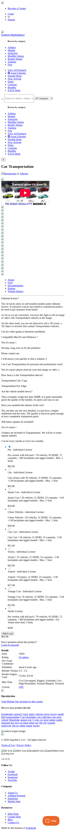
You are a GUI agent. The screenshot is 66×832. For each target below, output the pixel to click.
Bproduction (10, 173)
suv (37, 722)
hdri (3, 717)
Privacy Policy (24, 745)
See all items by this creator (29, 701)
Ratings (11, 288)
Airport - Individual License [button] (22, 571)
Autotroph (31, 828)
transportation (13, 717)
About (11, 279)
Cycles (35, 720)
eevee (47, 714)
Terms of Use (8, 745)
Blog (10, 819)
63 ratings (24, 657)
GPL (21, 687)
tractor (36, 725)
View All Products (17, 70)
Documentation (15, 285)
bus (12, 722)
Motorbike (14, 720)
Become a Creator (17, 8)
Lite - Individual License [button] (20, 472)
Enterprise (13, 798)
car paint (23, 722)
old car (15, 725)
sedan (22, 725)
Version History (16, 291)
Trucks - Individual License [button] (21, 551)
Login (11, 13)
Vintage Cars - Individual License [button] (25, 591)
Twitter (11, 771)
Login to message (10, 645)
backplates (31, 717)
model (61, 714)
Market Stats (14, 801)
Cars (22, 717)
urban (31, 722)
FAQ (10, 282)
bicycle (42, 722)
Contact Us (13, 822)
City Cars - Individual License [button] (23, 532)
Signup (11, 19)
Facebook (13, 774)
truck (25, 714)
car (41, 720)
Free (10, 64)
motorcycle (26, 720)
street (46, 720)
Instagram (13, 777)
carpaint (51, 722)
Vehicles (24, 173)
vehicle (4, 720)
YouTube (12, 780)
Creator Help (14, 816)
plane (31, 714)
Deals (10, 81)
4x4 (17, 722)
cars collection (44, 717)
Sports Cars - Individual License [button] (24, 492)
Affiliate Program (16, 795)
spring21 (18, 714)
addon (52, 720)
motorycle (6, 725)
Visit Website (8, 701)
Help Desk (13, 813)
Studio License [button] (15, 611)
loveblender (7, 714)
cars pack (56, 717)
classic (29, 725)
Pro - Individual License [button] (20, 449)
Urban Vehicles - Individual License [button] (26, 512)
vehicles (39, 714)
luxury (53, 714)
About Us (13, 792)
